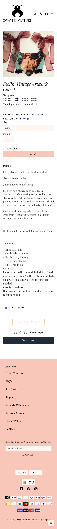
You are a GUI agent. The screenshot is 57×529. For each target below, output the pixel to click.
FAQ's (9, 381)
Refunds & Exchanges (18, 405)
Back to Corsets (30, 321)
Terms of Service (15, 413)
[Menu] (52, 13)
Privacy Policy (13, 421)
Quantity (7, 133)
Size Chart (11, 389)
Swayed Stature (22, 519)
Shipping (8, 104)
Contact (10, 429)
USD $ (34, 472)
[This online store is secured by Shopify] (28, 484)
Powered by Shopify (40, 519)
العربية (21, 472)
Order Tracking (15, 373)
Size (5, 122)
